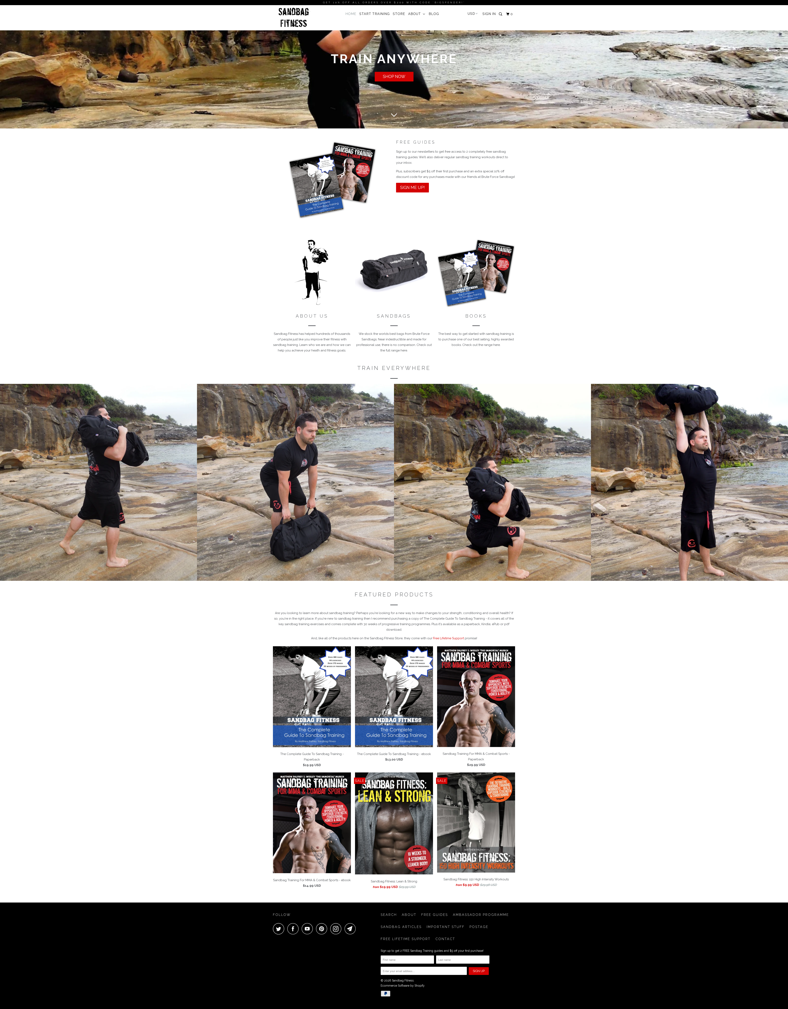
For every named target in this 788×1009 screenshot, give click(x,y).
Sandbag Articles (401, 927)
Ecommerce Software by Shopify (403, 985)
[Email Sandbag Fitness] (351, 928)
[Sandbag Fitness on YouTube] (308, 928)
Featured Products (394, 594)
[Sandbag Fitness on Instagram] (337, 928)
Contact (445, 939)
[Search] (501, 14)
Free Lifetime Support (448, 638)
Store (399, 14)
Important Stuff (446, 927)
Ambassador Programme (481, 915)
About (415, 14)
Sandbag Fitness (403, 980)
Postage (479, 927)
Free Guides (434, 915)
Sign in (489, 14)
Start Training (374, 14)
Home (350, 14)
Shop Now (394, 76)
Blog (434, 14)
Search (389, 915)
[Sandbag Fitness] (294, 17)
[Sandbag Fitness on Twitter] (279, 928)
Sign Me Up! (412, 187)
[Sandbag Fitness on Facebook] (294, 928)
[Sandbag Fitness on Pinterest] (322, 928)
